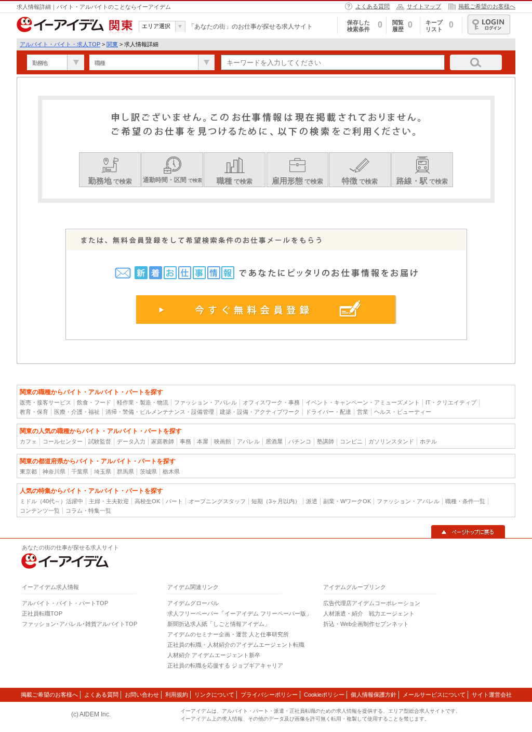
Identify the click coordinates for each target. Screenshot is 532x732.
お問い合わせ (142, 694)
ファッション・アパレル (205, 402)
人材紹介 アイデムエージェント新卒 (213, 655)
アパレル (248, 441)
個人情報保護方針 (373, 694)
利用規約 (176, 694)
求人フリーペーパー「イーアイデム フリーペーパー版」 (239, 613)
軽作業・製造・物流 (142, 402)
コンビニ (351, 441)
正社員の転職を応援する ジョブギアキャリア (225, 665)
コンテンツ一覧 (40, 510)
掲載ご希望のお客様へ (486, 6)
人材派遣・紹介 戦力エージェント (369, 613)
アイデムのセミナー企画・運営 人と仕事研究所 (228, 634)
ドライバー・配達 (328, 412)
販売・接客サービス (45, 402)
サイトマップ (424, 6)
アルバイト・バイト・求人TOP (60, 44)
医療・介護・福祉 (77, 412)
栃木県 (171, 471)
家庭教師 (162, 441)
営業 (362, 412)
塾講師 (325, 441)
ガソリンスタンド (391, 441)
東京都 (28, 471)
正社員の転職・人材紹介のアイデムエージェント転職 (235, 645)
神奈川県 (54, 471)
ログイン (489, 24)
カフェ (28, 441)
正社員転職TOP (42, 613)
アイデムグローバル (193, 603)
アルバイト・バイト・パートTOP (65, 603)
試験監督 (99, 441)
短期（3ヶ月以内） (275, 501)
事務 (185, 441)
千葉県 (79, 471)
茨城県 (148, 471)
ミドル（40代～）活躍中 (51, 501)
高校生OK (147, 501)
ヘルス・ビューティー (402, 412)
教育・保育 (34, 412)
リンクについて (214, 694)
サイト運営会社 (492, 694)
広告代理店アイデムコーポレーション (371, 603)
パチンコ (299, 441)
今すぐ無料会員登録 (266, 309)
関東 (112, 44)
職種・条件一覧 (465, 501)
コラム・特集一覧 (88, 510)
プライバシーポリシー (269, 694)
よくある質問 (372, 6)
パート (174, 501)
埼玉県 (102, 471)
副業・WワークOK (347, 501)
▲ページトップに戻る (468, 532)
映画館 (222, 441)
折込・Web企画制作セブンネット (366, 624)
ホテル (428, 441)
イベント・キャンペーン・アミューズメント (362, 402)
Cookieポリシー (324, 694)
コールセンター (63, 441)
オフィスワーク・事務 (271, 402)
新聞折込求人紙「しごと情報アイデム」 (218, 624)
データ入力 (131, 441)
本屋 (202, 441)
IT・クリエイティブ (450, 402)
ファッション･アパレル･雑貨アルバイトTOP (79, 624)
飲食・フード (94, 402)
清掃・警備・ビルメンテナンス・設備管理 (159, 412)
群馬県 (125, 471)
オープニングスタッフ (217, 501)
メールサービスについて (434, 694)
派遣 (311, 501)
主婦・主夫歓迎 (109, 501)
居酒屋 (274, 441)
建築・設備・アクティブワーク (260, 412)
